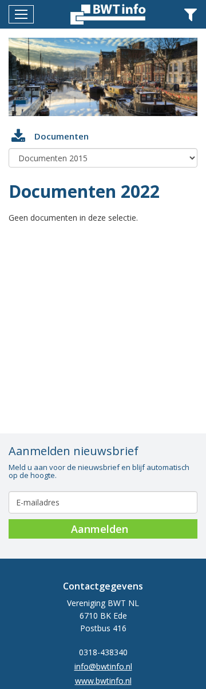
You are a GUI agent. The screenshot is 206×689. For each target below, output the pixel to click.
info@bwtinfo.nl (103, 666)
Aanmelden (99, 529)
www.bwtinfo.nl (103, 680)
